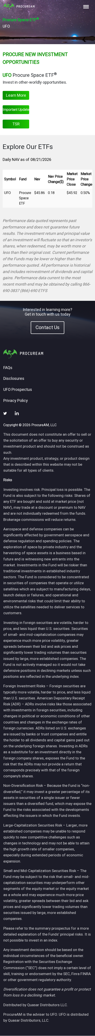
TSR (16, 124)
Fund (23, 179)
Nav (37, 179)
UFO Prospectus (17, 389)
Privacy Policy (15, 400)
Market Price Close (72, 179)
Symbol (10, 179)
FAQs (7, 368)
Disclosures (13, 378)
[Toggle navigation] (86, 7)
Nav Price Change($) (56, 179)
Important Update (16, 109)
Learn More (16, 95)
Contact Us (47, 327)
